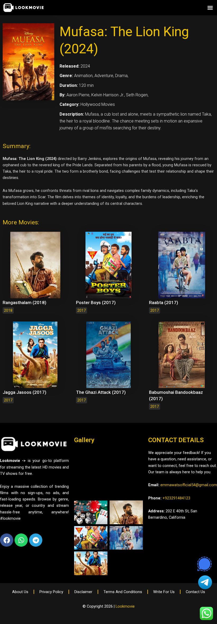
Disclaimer (83, 591)
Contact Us (195, 591)
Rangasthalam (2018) (24, 302)
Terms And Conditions (122, 591)
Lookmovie (125, 606)
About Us (20, 591)
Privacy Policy (51, 591)
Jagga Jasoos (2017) (24, 392)
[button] (210, 7)
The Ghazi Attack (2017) (101, 392)
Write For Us (164, 591)
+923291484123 (176, 498)
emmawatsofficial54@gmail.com (188, 485)
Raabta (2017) (163, 302)
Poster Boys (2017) (96, 302)
